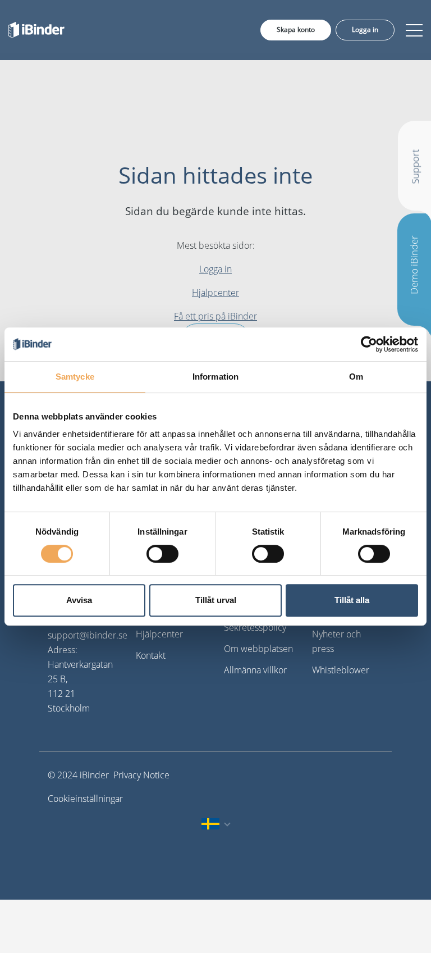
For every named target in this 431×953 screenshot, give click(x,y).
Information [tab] (215, 376)
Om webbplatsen (258, 648)
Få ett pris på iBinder (215, 316)
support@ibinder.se (87, 635)
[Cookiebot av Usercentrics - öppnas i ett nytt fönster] (369, 344)
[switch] (162, 554)
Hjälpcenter (215, 292)
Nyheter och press (336, 641)
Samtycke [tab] (75, 376)
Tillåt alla (351, 600)
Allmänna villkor (255, 670)
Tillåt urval (215, 600)
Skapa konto (296, 29)
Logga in (365, 29)
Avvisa (79, 600)
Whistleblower (340, 670)
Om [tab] (356, 376)
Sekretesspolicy (255, 627)
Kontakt (151, 655)
